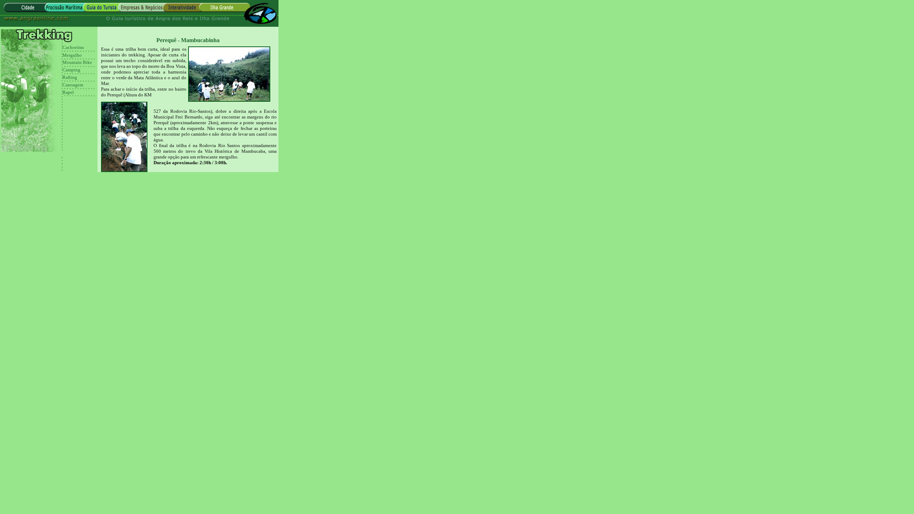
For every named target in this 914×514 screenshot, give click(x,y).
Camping (71, 69)
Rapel (68, 92)
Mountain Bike (77, 62)
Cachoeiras (73, 47)
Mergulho (72, 55)
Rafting (69, 77)
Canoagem (72, 84)
